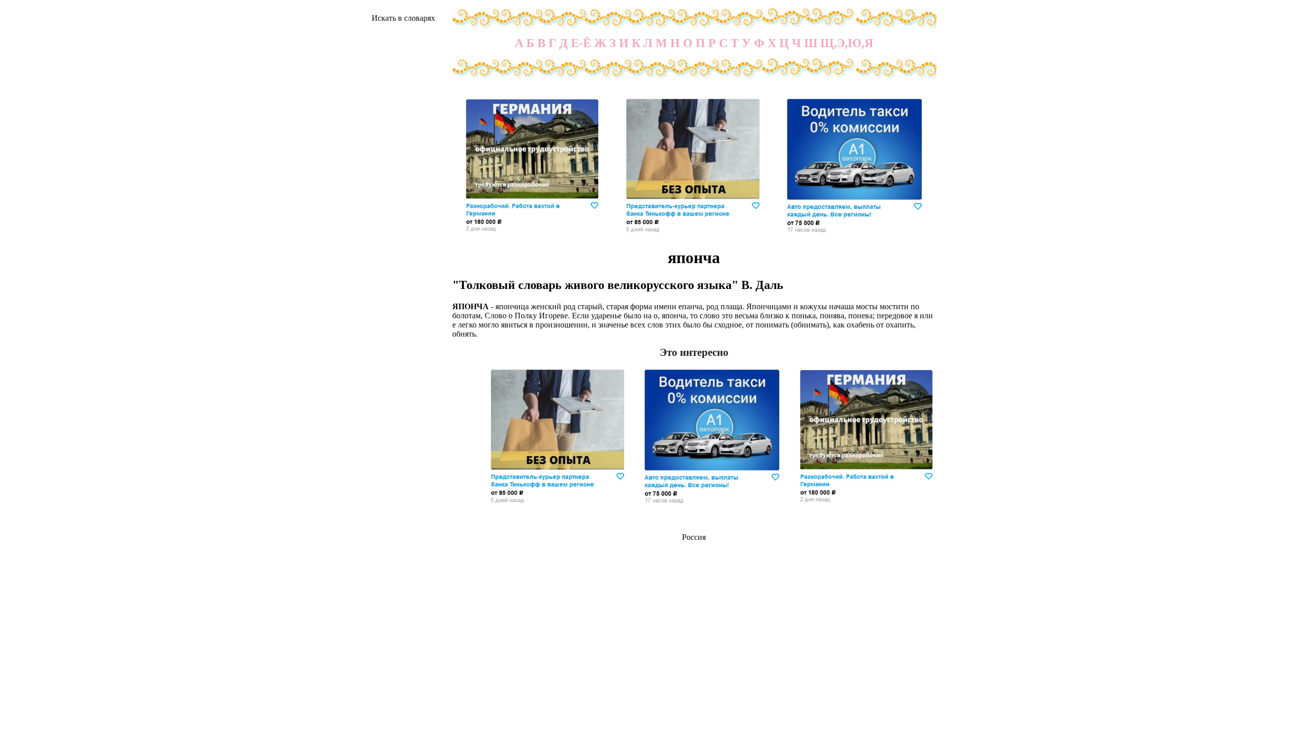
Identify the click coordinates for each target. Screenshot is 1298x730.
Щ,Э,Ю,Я (846, 43)
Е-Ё (581, 43)
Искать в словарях (403, 18)
